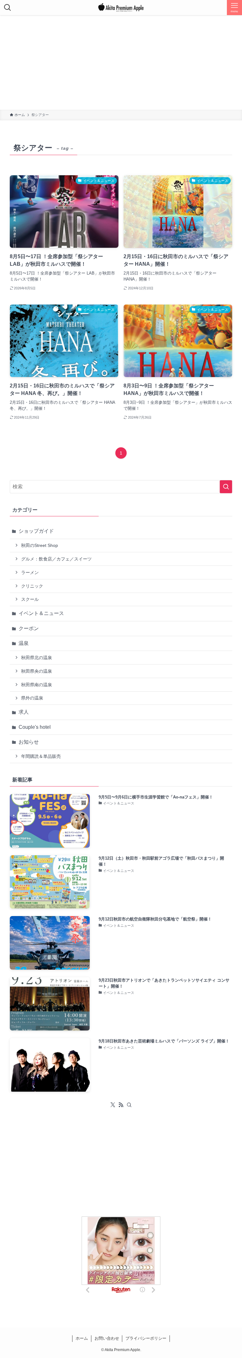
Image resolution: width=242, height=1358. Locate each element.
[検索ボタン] (7, 7)
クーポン (29, 628)
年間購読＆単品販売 (41, 756)
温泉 (24, 643)
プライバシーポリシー (145, 1338)
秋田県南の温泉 (36, 684)
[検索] (129, 1105)
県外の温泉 (32, 697)
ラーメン (30, 572)
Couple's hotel (35, 727)
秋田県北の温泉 (36, 657)
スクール (30, 599)
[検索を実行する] (226, 486)
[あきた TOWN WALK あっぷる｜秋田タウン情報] (121, 7)
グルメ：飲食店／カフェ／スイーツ (56, 558)
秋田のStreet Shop (39, 545)
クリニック (32, 586)
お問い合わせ (107, 1338)
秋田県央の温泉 (36, 671)
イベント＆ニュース (41, 613)
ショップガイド (36, 531)
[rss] (121, 1105)
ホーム (82, 1338)
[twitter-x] (113, 1105)
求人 (24, 712)
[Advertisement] (121, 62)
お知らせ (29, 742)
